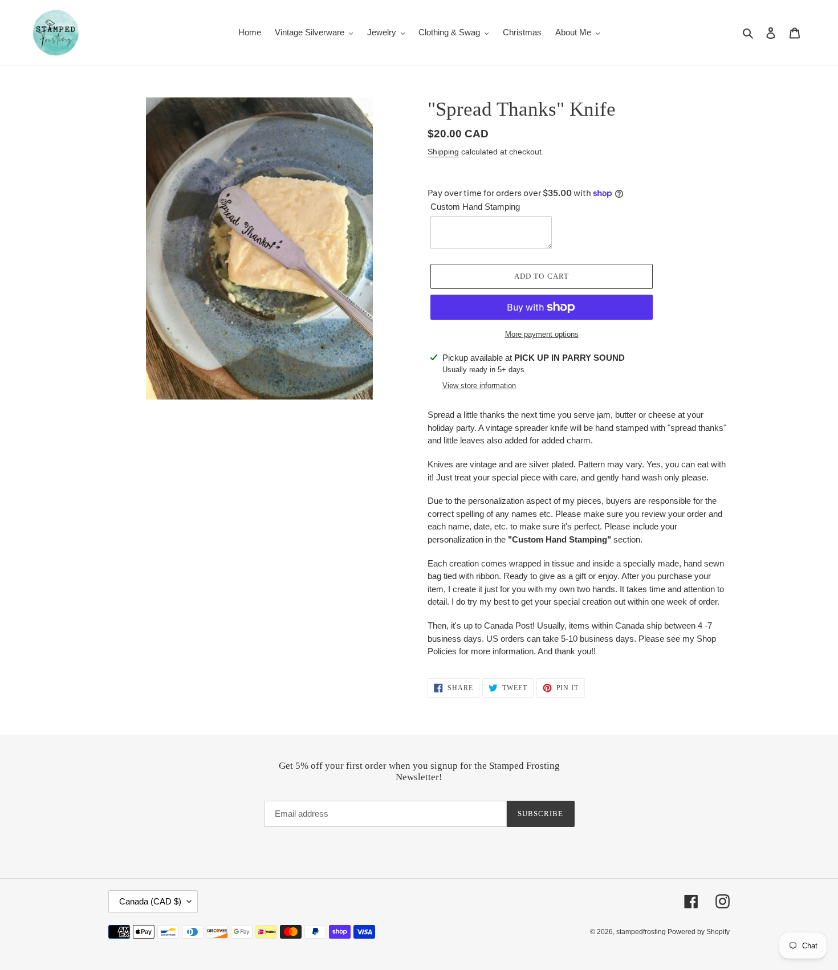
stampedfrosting (642, 932)
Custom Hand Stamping (475, 206)
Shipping (443, 151)
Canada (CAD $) (150, 901)
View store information (479, 385)
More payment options (542, 334)
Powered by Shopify (699, 932)
